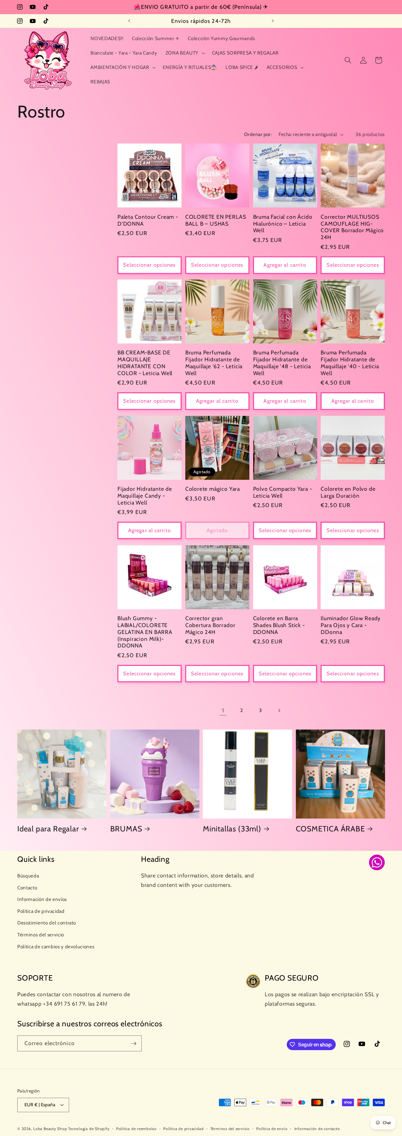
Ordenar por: (258, 134)
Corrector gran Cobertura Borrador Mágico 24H (210, 625)
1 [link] (223, 710)
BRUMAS (126, 828)
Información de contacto (317, 1128)
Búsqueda (28, 876)
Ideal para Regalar (48, 828)
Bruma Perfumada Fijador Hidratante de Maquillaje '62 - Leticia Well (213, 362)
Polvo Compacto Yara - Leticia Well (282, 492)
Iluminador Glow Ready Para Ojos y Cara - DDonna (351, 625)
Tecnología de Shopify (88, 1128)
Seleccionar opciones (149, 265)
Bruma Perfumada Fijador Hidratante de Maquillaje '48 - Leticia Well (282, 362)
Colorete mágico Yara (212, 488)
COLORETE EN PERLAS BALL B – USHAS (215, 220)
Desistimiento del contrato (46, 923)
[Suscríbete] (133, 1043)
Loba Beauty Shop (50, 1128)
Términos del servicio (40, 935)
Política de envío (271, 1128)
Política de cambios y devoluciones (55, 947)
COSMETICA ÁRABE (330, 828)
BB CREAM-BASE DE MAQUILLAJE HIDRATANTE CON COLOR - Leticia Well (144, 362)
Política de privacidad (41, 911)
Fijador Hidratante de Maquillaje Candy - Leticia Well (144, 495)
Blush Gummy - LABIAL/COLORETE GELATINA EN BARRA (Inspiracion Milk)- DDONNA (144, 632)
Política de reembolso (136, 1128)
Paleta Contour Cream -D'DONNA (147, 220)
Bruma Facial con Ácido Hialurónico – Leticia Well (282, 223)
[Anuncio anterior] (129, 21)
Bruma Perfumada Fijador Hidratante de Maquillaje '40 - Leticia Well (350, 362)
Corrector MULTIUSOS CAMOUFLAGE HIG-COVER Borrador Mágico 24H (352, 226)
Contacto (27, 887)
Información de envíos (42, 899)
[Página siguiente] (278, 710)
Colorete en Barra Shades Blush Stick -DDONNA (279, 625)
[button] (184, 53)
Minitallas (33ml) (232, 828)
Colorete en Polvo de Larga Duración (348, 492)
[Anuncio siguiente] (273, 21)
